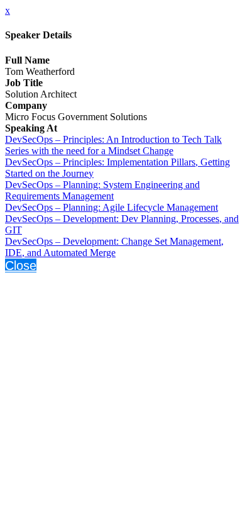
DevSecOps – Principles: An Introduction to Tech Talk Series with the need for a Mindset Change (113, 145)
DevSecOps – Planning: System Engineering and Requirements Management (102, 190)
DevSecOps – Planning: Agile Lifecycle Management (111, 207)
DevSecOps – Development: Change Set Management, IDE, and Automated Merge (114, 247)
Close (20, 265)
